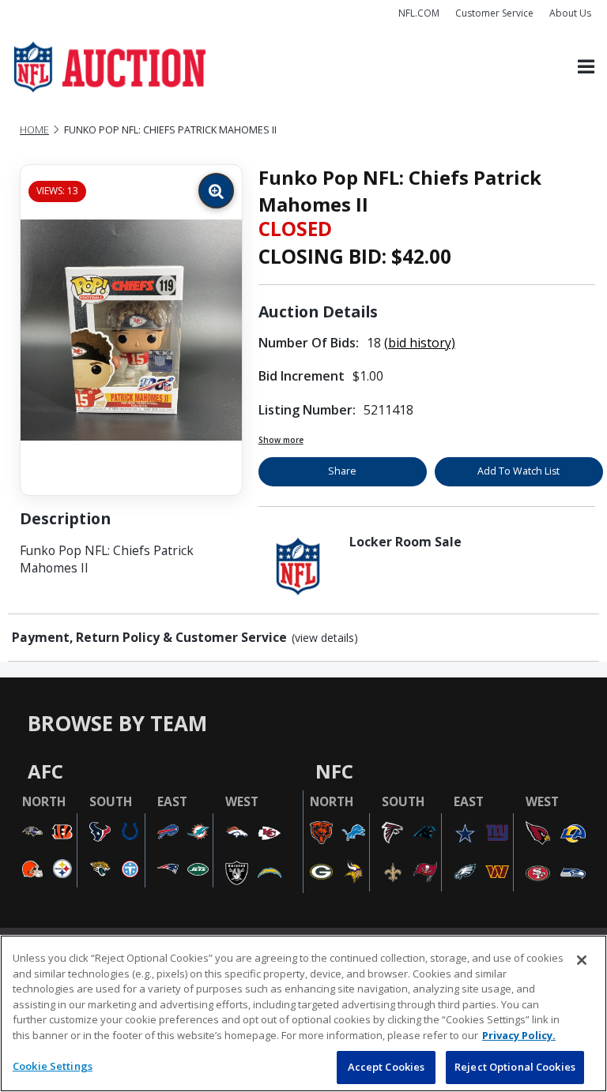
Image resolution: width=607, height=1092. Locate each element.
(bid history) (419, 342)
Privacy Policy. (519, 1035)
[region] (303, 1013)
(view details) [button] (325, 638)
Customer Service (494, 13)
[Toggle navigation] (586, 67)
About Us (570, 13)
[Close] (581, 960)
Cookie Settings (52, 1066)
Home (34, 130)
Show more (281, 439)
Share (342, 471)
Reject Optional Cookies (514, 1067)
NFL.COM (418, 13)
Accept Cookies (386, 1067)
